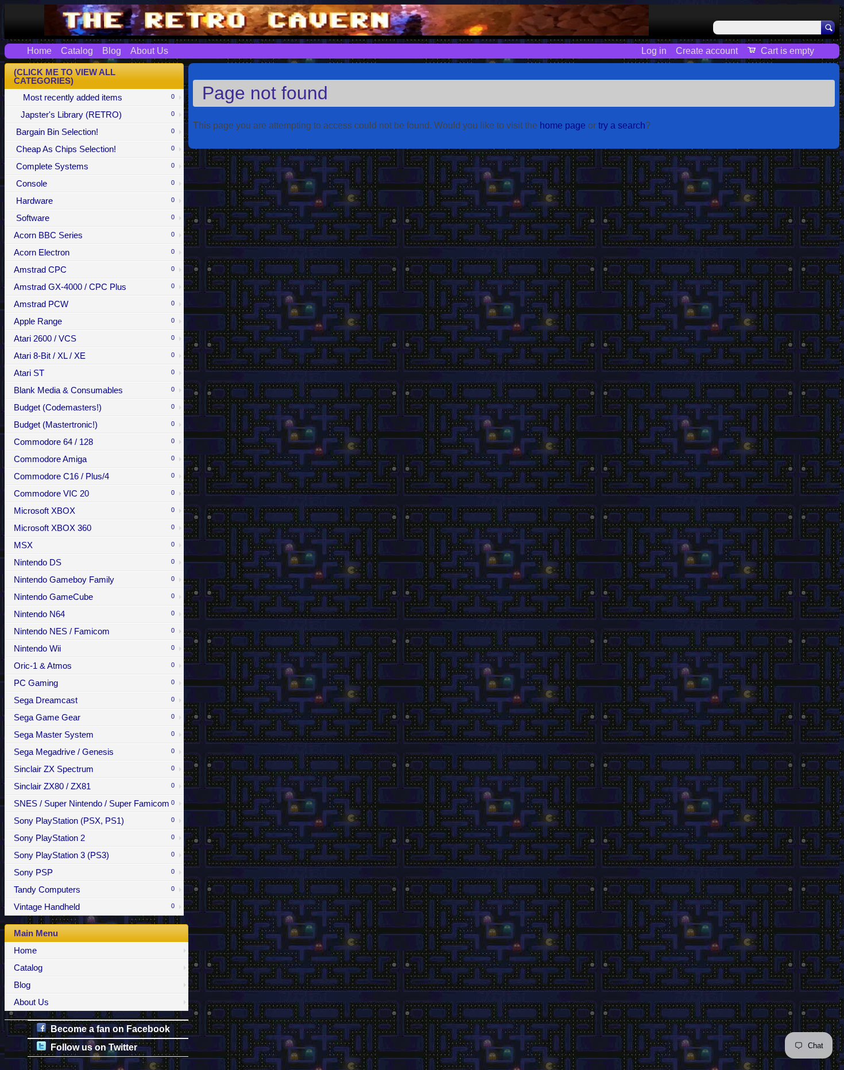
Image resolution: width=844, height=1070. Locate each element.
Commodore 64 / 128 (94, 442)
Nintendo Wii (94, 648)
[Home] (346, 28)
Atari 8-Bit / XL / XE (94, 355)
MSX (94, 545)
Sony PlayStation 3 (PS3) (94, 855)
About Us (149, 51)
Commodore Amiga (94, 459)
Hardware (94, 201)
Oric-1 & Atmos (94, 665)
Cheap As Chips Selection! (94, 149)
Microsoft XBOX (94, 510)
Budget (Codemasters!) (94, 407)
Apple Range (94, 321)
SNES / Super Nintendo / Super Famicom (94, 803)
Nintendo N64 (94, 614)
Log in (654, 51)
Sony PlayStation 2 (94, 838)
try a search (621, 125)
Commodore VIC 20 (94, 493)
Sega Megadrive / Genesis (94, 752)
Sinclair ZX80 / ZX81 (94, 786)
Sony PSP (94, 872)
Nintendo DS (94, 562)
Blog (111, 51)
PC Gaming (94, 683)
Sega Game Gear (94, 717)
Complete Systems (94, 166)
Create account (707, 51)
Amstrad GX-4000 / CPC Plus (94, 287)
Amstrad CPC (94, 269)
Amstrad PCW (94, 304)
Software (94, 218)
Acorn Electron (94, 252)
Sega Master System (94, 734)
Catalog (77, 51)
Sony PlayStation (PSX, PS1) (94, 820)
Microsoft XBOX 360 (94, 528)
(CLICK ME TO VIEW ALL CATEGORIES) (64, 77)
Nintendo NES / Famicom (94, 631)
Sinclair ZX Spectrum (94, 769)
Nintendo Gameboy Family (94, 579)
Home (39, 51)
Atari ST (94, 373)
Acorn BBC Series (94, 235)
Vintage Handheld (94, 907)
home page (563, 125)
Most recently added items (94, 97)
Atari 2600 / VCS (94, 338)
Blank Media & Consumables (94, 390)
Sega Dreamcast (94, 700)
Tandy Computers (94, 889)
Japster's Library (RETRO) (94, 114)
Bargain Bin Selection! (94, 132)
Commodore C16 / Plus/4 (94, 476)
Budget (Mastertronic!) (94, 424)
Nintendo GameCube (94, 597)
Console (94, 183)
